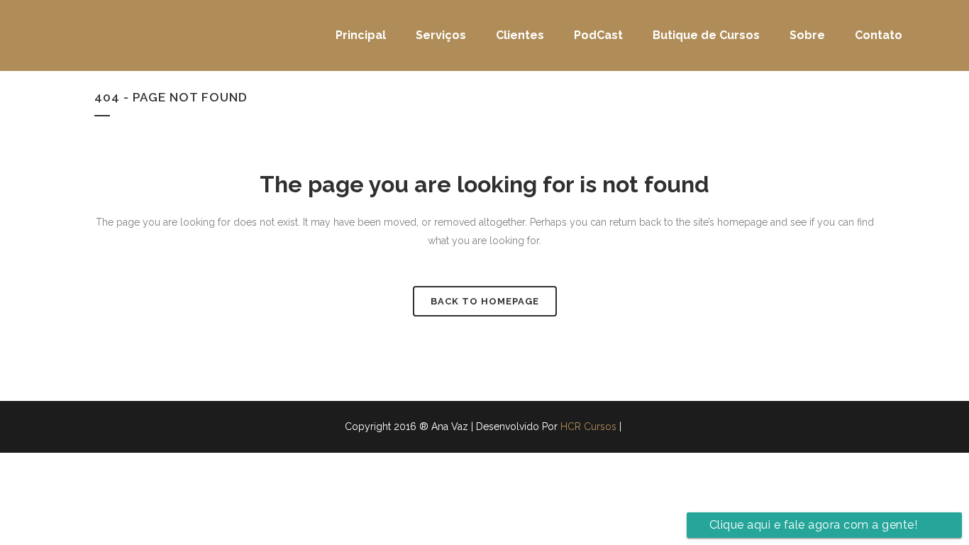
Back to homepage (485, 301)
